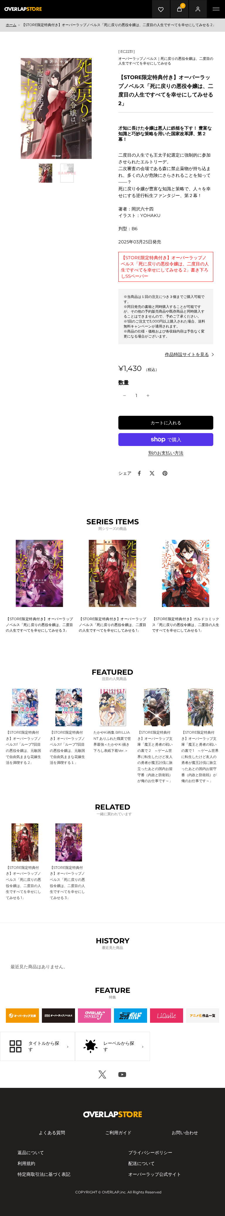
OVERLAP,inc (114, 1192)
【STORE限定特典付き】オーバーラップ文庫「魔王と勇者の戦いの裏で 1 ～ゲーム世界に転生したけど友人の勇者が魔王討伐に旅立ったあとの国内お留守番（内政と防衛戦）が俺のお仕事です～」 (200, 756)
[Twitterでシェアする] (152, 473)
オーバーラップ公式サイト (154, 1174)
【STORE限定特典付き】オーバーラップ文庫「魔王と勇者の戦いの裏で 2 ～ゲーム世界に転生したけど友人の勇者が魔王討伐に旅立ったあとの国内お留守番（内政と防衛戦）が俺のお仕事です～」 (155, 756)
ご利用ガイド (118, 1132)
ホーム (11, 25)
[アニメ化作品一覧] (202, 1015)
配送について (141, 1163)
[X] (102, 1074)
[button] (165, 423)
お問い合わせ (185, 1132)
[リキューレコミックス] (166, 1015)
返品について (31, 1152)
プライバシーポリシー (150, 1152)
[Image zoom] (56, 108)
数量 (123, 382)
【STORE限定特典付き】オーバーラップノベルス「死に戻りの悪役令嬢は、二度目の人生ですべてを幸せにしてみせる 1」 (112, 624)
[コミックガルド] (130, 1015)
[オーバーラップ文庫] (22, 1015)
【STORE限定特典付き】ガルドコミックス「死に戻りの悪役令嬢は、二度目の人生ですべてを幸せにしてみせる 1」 (185, 624)
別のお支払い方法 (165, 453)
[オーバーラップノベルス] (58, 1015)
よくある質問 (52, 1132)
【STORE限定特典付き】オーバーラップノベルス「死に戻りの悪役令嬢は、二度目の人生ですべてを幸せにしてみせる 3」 (39, 624)
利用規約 (26, 1163)
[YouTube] (122, 1074)
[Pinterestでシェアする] (164, 473)
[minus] (124, 395)
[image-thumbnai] (45, 173)
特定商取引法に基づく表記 (44, 1174)
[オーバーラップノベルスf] (94, 1015)
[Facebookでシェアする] (139, 473)
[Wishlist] (161, 9)
